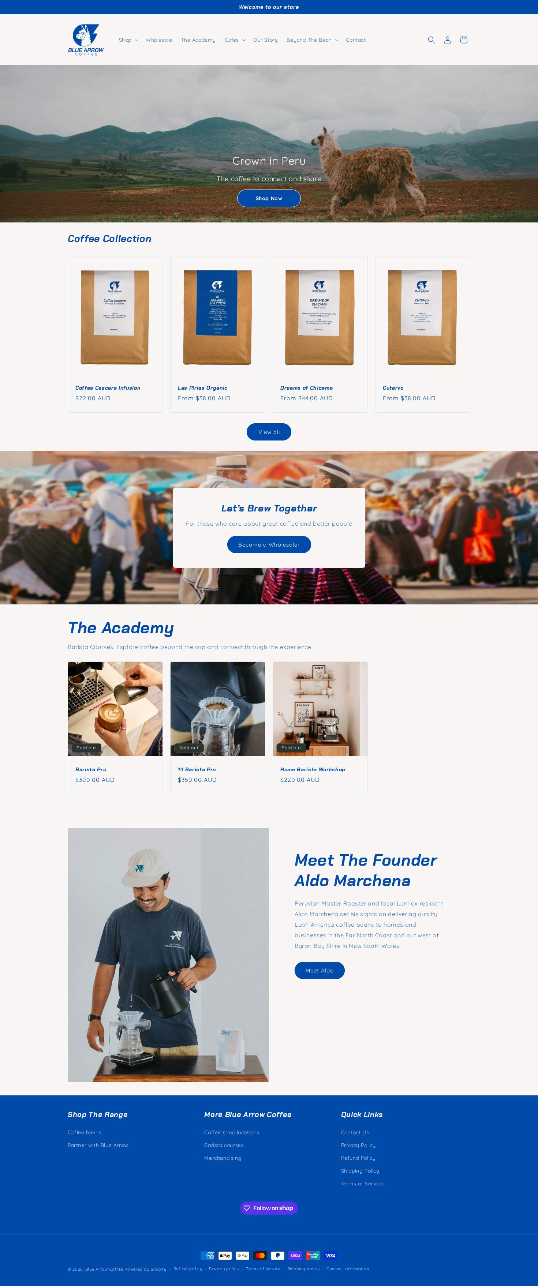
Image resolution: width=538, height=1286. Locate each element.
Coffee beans (84, 1132)
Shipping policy (304, 1268)
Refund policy (187, 1268)
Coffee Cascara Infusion (107, 387)
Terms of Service (362, 1183)
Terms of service (263, 1268)
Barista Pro (90, 769)
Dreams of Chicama (306, 387)
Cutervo (393, 387)
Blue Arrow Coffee (104, 1269)
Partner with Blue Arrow (98, 1145)
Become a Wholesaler (269, 544)
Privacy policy (224, 1268)
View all (269, 431)
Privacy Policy (358, 1145)
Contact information (347, 1268)
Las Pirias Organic (203, 387)
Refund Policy (358, 1158)
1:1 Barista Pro (197, 769)
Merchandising (223, 1158)
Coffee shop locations (231, 1132)
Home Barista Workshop (312, 769)
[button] (128, 40)
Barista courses (224, 1145)
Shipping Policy (360, 1170)
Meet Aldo (320, 970)
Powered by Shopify (145, 1269)
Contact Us (355, 1132)
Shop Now (269, 198)
